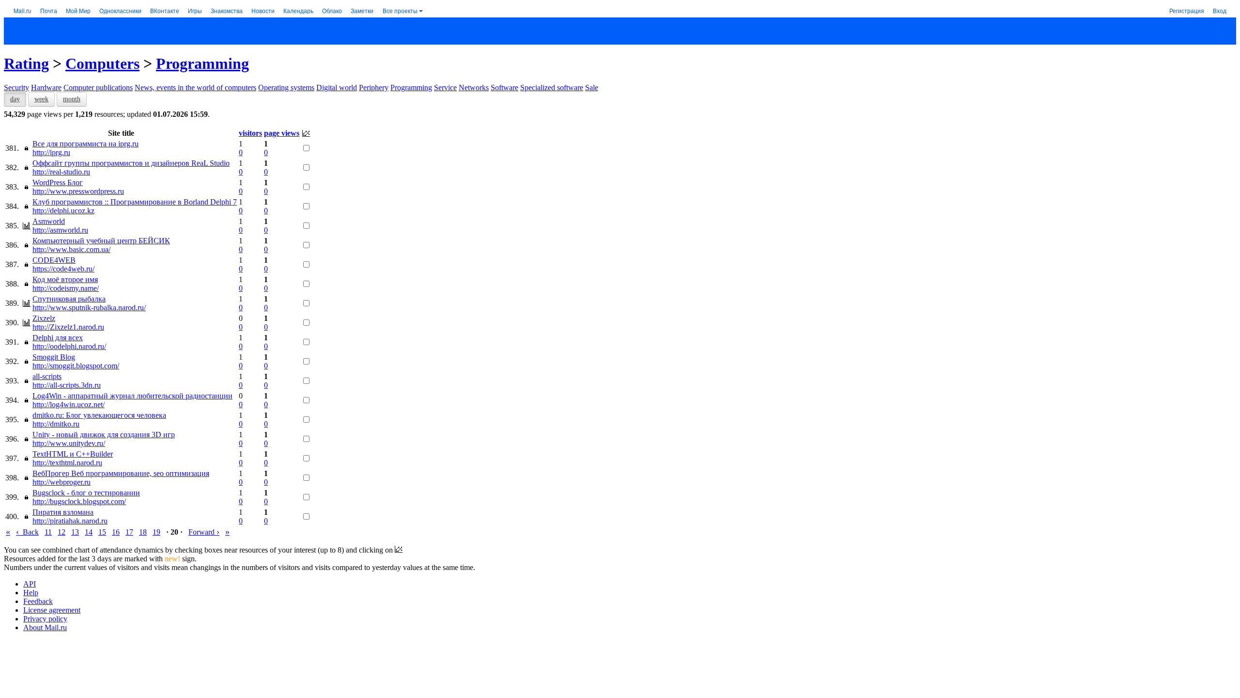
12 (61, 532)
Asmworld (48, 221)
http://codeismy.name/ (65, 288)
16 (116, 532)
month (71, 99)
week (41, 99)
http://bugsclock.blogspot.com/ (79, 501)
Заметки (362, 10)
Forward (203, 532)
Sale (591, 87)
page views (281, 133)
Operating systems (286, 87)
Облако (332, 10)
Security (16, 87)
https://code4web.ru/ (63, 269)
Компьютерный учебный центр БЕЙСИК (101, 241)
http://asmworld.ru (60, 230)
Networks (474, 87)
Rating (26, 63)
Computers (102, 63)
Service (445, 87)
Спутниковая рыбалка (69, 299)
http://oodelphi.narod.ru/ (69, 346)
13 (75, 532)
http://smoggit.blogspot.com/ (75, 366)
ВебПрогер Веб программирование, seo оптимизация (120, 473)
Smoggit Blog (53, 357)
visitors (250, 133)
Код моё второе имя (65, 279)
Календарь (298, 10)
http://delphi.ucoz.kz (63, 210)
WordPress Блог (57, 182)
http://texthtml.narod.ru (67, 463)
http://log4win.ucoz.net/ (68, 404)
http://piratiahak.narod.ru (70, 521)
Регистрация (1186, 10)
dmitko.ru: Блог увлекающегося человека (99, 415)
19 (156, 532)
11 (48, 532)
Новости (263, 10)
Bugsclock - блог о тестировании (86, 493)
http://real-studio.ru (61, 172)
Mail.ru (22, 10)
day (15, 99)
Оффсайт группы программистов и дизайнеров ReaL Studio (131, 163)
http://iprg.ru (51, 152)
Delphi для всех (57, 337)
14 (89, 532)
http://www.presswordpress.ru (78, 191)
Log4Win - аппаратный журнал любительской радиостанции (132, 396)
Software (504, 87)
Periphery (373, 87)
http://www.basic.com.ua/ (71, 249)
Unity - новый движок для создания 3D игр (103, 434)
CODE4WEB (54, 260)
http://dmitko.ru (55, 424)
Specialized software (551, 87)
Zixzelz (43, 318)
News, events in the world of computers (195, 87)
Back (27, 532)
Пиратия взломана (62, 512)
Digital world (336, 87)
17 (129, 532)
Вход (1219, 10)
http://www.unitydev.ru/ (68, 443)
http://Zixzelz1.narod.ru (68, 327)
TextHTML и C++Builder (72, 454)
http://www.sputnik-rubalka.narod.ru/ (89, 307)
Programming (202, 63)
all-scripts (47, 376)
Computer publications (98, 87)
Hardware (46, 87)
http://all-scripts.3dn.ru (66, 385)
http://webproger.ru (61, 482)
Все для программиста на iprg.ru (85, 144)
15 (102, 532)
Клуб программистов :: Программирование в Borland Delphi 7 (134, 202)
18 (143, 532)
